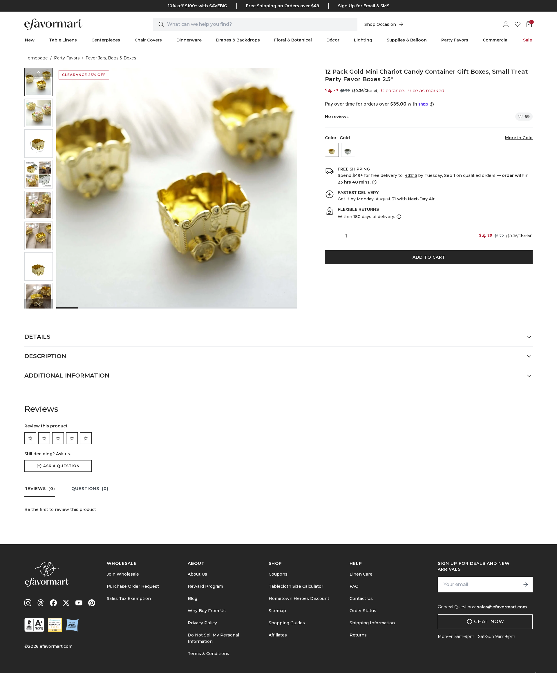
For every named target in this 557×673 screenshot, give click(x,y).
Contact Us (361, 598)
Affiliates (278, 635)
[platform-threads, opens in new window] (40, 602)
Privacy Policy (202, 622)
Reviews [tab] (39, 488)
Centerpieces (105, 40)
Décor (332, 40)
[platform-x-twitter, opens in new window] (66, 602)
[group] (38, 82)
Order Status (363, 610)
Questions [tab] (89, 488)
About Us (197, 574)
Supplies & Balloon (407, 40)
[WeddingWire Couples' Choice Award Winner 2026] (55, 625)
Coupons (278, 574)
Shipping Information (372, 622)
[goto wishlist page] (517, 24)
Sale (527, 40)
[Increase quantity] (360, 236)
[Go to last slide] (38, 72)
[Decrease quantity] (332, 236)
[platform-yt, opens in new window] (78, 602)
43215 (411, 175)
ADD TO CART (429, 257)
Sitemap (277, 610)
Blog (192, 598)
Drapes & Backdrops (238, 40)
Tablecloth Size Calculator (296, 586)
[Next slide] (38, 304)
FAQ (354, 586)
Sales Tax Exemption (129, 598)
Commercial (496, 40)
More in (519, 137)
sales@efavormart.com (502, 606)
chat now (489, 621)
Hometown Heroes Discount (299, 598)
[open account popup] (505, 24)
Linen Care (361, 574)
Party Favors (454, 40)
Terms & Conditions (208, 653)
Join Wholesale (123, 574)
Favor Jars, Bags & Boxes (111, 58)
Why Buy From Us (207, 610)
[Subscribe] (525, 584)
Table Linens (63, 40)
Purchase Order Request (133, 586)
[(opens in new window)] (34, 625)
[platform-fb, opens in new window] (53, 602)
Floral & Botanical (293, 40)
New (30, 40)
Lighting (363, 40)
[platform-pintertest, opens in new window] (91, 602)
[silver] (348, 150)
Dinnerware (189, 40)
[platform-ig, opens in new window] (27, 602)
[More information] (373, 182)
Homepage (36, 58)
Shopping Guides (287, 622)
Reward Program (205, 586)
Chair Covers (148, 40)
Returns (358, 635)
